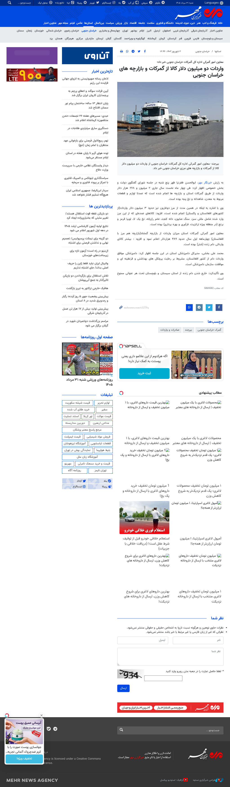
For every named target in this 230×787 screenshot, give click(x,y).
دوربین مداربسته (75, 423)
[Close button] (41, 715)
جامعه (141, 23)
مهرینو (67, 464)
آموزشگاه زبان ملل (87, 457)
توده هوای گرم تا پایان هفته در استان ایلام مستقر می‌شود (87, 155)
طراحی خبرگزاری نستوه (204, 780)
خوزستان (39, 31)
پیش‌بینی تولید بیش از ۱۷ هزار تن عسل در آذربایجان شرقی (85, 311)
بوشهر (133, 31)
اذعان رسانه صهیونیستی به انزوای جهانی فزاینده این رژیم (85, 81)
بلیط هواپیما (103, 450)
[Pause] (176, 375)
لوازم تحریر (103, 403)
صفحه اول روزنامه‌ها (97, 337)
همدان (58, 39)
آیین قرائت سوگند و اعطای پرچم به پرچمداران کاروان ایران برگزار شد (88, 93)
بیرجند (188, 330)
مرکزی (79, 39)
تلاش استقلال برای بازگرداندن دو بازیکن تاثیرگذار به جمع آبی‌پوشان (85, 278)
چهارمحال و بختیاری (109, 31)
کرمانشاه (152, 39)
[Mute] (182, 375)
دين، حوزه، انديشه (185, 23)
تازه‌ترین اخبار (102, 72)
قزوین (187, 39)
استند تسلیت (71, 416)
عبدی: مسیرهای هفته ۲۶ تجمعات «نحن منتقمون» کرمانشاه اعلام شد (85, 118)
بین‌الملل (99, 23)
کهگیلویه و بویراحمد (134, 39)
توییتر (92, 3)
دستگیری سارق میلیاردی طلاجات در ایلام (88, 130)
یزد (51, 39)
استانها (218, 51)
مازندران (89, 39)
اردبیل (157, 31)
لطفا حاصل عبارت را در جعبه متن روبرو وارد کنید (194, 671)
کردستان (172, 39)
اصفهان (167, 31)
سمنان (20, 31)
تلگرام (158, 3)
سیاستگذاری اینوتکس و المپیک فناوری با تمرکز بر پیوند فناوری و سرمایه (86, 180)
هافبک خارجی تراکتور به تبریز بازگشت (87, 288)
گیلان (108, 39)
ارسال (123, 688)
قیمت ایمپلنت (72, 437)
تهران (125, 31)
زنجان (29, 31)
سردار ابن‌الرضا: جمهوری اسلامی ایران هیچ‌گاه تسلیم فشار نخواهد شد (87, 192)
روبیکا (80, 3)
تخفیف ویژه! (24, 758)
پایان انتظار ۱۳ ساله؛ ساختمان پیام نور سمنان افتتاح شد (86, 105)
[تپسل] (121, 346)
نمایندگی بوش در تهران (77, 450)
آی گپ (131, 3)
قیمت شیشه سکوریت (77, 403)
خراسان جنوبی (89, 31)
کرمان (162, 39)
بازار (126, 23)
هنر (199, 23)
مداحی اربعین (101, 423)
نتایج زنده (60, 2)
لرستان (99, 39)
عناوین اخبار (216, 31)
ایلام (141, 31)
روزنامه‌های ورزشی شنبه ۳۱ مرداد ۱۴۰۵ (89, 382)
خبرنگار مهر (205, 182)
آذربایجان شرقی (199, 31)
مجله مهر (63, 23)
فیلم (72, 23)
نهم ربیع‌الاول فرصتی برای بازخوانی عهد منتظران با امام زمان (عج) (86, 142)
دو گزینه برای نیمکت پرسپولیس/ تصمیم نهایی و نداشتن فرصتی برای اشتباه (85, 240)
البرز (149, 31)
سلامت (150, 23)
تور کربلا (87, 416)
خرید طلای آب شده (78, 409)
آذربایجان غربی (181, 31)
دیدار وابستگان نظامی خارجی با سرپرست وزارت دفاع (85, 167)
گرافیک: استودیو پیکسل (172, 780)
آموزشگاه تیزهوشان (75, 443)
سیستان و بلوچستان (212, 39)
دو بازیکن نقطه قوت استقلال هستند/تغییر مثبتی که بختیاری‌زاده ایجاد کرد (86, 215)
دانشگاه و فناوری (165, 23)
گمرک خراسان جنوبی (209, 330)
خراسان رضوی (71, 31)
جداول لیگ (43, 3)
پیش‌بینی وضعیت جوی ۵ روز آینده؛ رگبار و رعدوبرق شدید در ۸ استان (85, 298)
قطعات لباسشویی (101, 443)
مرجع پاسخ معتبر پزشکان (87, 430)
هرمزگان (69, 39)
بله (120, 3)
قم (180, 39)
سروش (145, 3)
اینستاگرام (107, 3)
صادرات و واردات (169, 330)
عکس (79, 23)
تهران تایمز (100, 470)
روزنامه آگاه (74, 470)
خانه (220, 23)
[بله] (48, 729)
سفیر (104, 409)
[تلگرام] (55, 729)
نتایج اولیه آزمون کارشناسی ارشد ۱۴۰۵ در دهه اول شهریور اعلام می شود (86, 228)
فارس (196, 39)
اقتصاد (133, 23)
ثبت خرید (144, 373)
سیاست (110, 23)
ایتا (68, 3)
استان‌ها (88, 23)
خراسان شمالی (54, 31)
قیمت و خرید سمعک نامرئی (94, 464)
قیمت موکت (104, 416)
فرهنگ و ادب (209, 23)
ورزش (119, 23)
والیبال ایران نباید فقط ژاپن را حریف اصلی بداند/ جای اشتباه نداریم (88, 265)
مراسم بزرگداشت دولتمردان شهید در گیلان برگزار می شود (87, 323)
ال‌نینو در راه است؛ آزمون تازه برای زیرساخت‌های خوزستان (89, 253)
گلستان (118, 39)
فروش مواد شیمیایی (98, 437)
